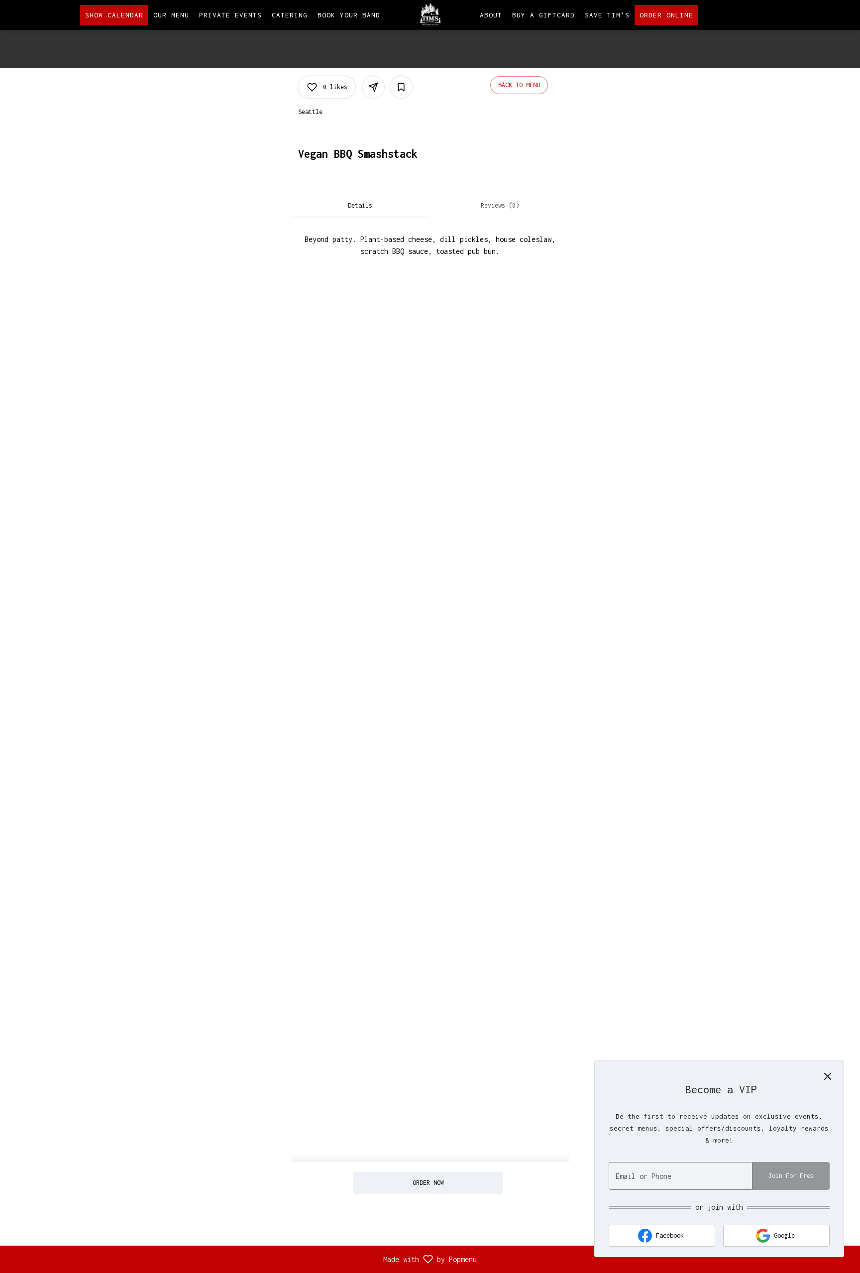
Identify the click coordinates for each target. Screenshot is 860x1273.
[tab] (360, 206)
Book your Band (349, 15)
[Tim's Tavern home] (430, 14)
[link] (427, 1183)
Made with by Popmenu (242, 1259)
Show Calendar (114, 15)
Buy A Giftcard (543, 15)
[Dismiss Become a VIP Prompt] (828, 1076)
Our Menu (171, 15)
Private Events (230, 15)
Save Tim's (607, 15)
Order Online (666, 15)
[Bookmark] (401, 87)
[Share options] (373, 87)
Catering (290, 15)
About (491, 15)
